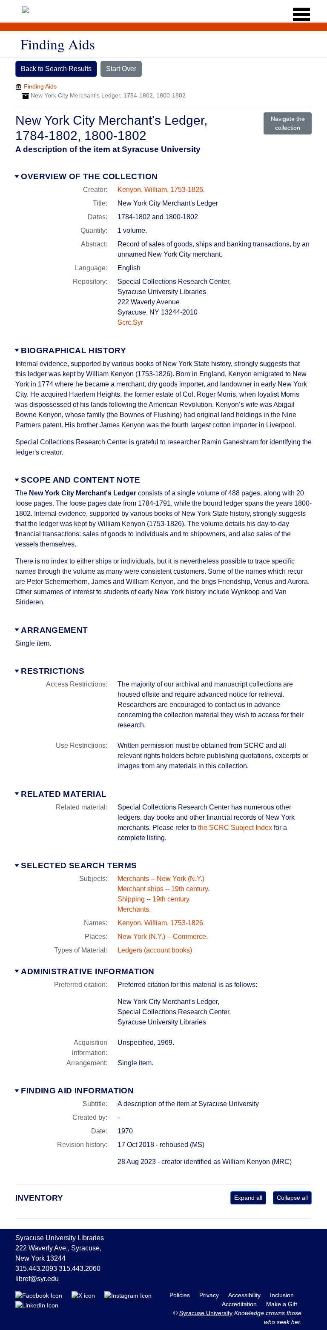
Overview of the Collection (89, 176)
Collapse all (292, 1197)
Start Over (121, 68)
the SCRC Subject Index (235, 827)
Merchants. (134, 909)
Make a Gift (281, 1304)
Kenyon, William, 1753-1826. (161, 189)
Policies (180, 1295)
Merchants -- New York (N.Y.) (161, 878)
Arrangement (54, 630)
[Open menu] (298, 14)
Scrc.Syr (130, 322)
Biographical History (73, 350)
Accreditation (240, 1304)
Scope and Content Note (80, 479)
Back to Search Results (56, 68)
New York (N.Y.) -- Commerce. (163, 936)
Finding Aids (40, 86)
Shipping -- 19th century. (154, 899)
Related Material (63, 793)
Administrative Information (87, 971)
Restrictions (52, 670)
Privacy (210, 1295)
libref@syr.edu (37, 1278)
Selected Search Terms (79, 865)
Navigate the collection (288, 123)
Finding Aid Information (77, 1090)
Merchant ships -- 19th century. (163, 888)
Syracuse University (205, 1313)
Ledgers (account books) (155, 950)
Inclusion (282, 1295)
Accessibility (245, 1295)
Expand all (248, 1197)
